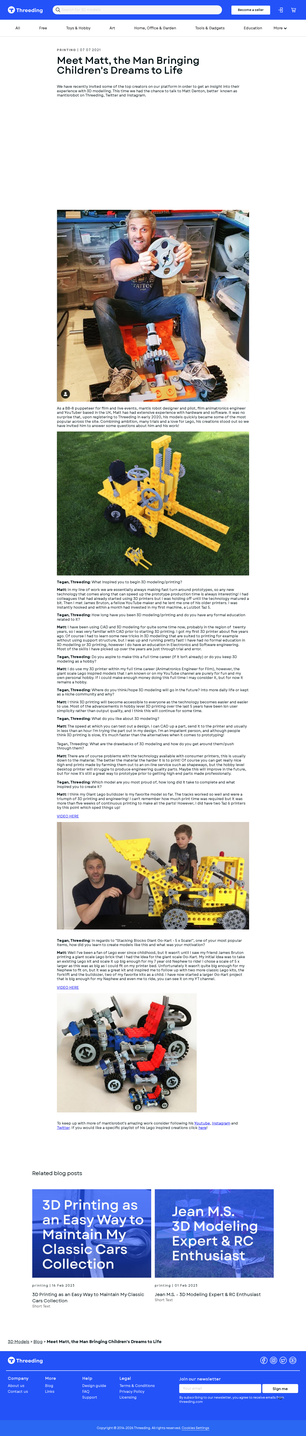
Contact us (18, 1391)
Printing (66, 50)
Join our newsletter (200, 1379)
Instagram (221, 1123)
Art (112, 28)
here (202, 1127)
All (17, 28)
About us (16, 1385)
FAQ (85, 1391)
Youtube (202, 1123)
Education (253, 28)
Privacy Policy (131, 1391)
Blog (49, 1385)
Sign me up (280, 1389)
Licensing (128, 1397)
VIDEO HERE (68, 816)
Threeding (25, 9)
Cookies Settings (195, 1428)
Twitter (63, 1127)
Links (49, 1391)
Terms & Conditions (137, 1385)
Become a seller (251, 10)
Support (89, 1397)
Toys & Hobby (78, 28)
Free (43, 28)
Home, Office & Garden (155, 28)
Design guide (94, 1385)
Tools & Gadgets (210, 28)
